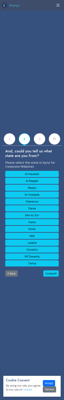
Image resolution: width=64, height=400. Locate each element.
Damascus (32, 201)
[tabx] (9, 139)
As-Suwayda (32, 194)
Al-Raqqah (32, 181)
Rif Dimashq (32, 256)
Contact (50, 273)
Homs (32, 229)
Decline (49, 389)
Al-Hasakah (32, 174)
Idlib (32, 236)
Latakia (32, 243)
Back (12, 273)
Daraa (32, 208)
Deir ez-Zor (32, 215)
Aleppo (32, 188)
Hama (32, 222)
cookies (27, 389)
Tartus (32, 263)
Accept (49, 383)
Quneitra (32, 249)
